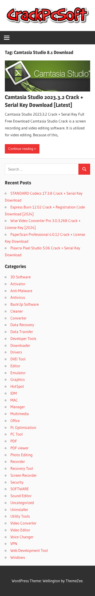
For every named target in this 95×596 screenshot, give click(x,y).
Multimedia (19, 413)
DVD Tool (17, 358)
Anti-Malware (21, 290)
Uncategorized (22, 502)
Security (17, 482)
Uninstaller (19, 509)
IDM (13, 393)
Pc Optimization (23, 427)
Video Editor (20, 530)
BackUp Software (24, 304)
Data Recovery (22, 324)
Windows (17, 557)
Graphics (17, 379)
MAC (14, 400)
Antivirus (17, 297)
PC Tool (16, 434)
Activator (17, 283)
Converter (18, 318)
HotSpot (17, 386)
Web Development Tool (29, 550)
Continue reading (20, 148)
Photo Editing (21, 454)
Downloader (20, 345)
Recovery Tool (21, 468)
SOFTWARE (19, 488)
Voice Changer (21, 536)
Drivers (16, 352)
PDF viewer (19, 447)
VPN (13, 543)
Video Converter (23, 523)
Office (15, 420)
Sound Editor (21, 495)
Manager (17, 406)
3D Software (20, 276)
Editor (15, 365)
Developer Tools (23, 338)
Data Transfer (21, 331)
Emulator (18, 372)
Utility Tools (20, 516)
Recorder (17, 461)
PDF (13, 441)
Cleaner (16, 311)
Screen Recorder (23, 475)
